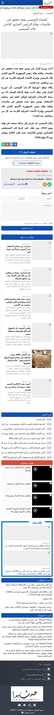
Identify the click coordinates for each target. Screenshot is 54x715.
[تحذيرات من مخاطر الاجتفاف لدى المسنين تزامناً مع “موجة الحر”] (41, 242)
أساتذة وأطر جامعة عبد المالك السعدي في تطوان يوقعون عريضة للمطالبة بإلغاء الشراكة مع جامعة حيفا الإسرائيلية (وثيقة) (27, 636)
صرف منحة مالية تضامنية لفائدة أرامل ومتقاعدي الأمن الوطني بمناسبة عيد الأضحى (17, 302)
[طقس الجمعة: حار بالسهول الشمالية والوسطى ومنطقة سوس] (41, 324)
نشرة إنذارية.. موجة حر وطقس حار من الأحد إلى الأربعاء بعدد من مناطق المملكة (18, 275)
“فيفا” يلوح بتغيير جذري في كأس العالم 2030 (27, 438)
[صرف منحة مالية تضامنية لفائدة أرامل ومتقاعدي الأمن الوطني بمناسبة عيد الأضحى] (41, 295)
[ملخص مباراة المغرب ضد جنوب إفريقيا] (27, 473)
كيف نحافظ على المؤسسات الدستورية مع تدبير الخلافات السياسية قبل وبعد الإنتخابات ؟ (29, 593)
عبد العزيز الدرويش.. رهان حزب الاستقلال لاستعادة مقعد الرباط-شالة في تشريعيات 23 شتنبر (29, 586)
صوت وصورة (27, 462)
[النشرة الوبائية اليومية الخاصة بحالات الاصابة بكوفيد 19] (27, 512)
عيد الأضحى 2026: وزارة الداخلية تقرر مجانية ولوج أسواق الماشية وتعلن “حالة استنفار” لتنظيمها (17, 359)
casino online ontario (37, 171)
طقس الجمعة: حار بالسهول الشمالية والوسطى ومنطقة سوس (19, 331)
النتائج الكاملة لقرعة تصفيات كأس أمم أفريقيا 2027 (24, 457)
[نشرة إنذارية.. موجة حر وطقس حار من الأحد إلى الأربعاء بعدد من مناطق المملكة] (41, 269)
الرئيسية (49, 13)
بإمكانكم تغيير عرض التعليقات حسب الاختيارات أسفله (27, 157)
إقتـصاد (36, 522)
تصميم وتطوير (29, 712)
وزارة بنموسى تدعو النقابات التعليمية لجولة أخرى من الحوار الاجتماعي (28, 644)
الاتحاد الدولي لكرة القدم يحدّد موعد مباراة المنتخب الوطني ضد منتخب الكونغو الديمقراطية (27, 628)
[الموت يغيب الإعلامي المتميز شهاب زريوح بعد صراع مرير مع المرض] (41, 380)
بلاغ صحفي (40, 419)
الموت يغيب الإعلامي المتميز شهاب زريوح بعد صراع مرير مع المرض (18, 386)
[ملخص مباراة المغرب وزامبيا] (27, 487)
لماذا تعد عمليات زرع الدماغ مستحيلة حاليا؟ (34, 602)
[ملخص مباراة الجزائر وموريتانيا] (27, 499)
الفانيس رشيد (44, 63)
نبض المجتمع (38, 13)
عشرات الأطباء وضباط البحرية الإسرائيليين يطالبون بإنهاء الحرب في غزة (30, 621)
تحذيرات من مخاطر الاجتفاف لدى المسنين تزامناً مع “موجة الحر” (18, 249)
